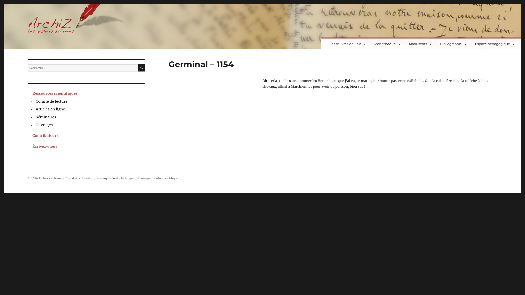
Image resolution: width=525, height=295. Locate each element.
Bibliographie (451, 44)
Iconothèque (385, 44)
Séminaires (46, 117)
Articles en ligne (50, 109)
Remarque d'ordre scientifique (158, 178)
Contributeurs (45, 135)
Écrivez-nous (44, 146)
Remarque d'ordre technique (115, 178)
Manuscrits (418, 44)
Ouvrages (44, 125)
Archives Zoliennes (51, 178)
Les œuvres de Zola (345, 44)
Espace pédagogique (492, 44)
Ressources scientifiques (55, 93)
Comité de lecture (51, 101)
